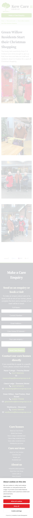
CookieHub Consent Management (19, 515)
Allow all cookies (16, 501)
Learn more (6, 496)
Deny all (16, 506)
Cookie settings (16, 511)
